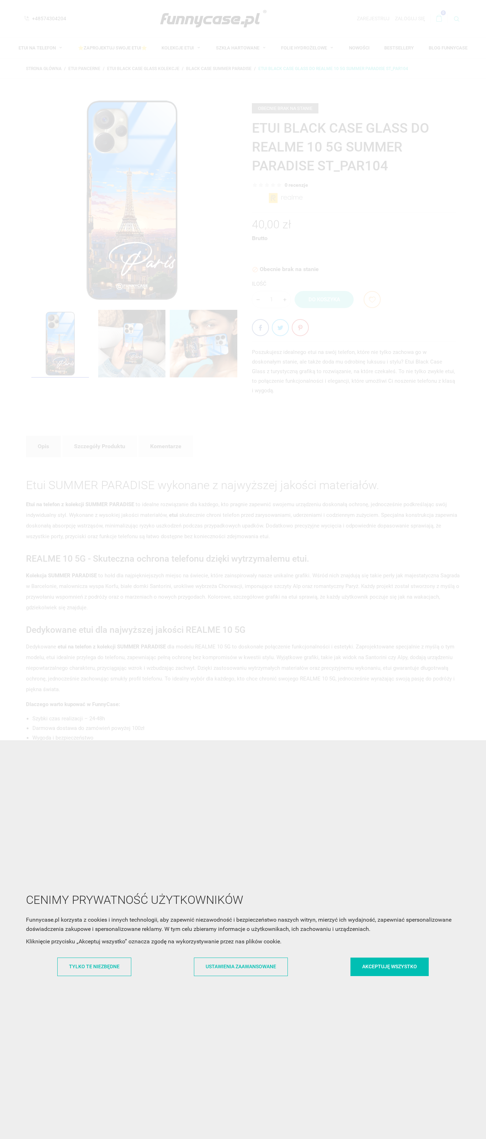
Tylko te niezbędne (94, 966)
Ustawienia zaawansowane (241, 966)
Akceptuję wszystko (389, 966)
